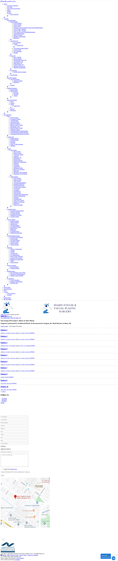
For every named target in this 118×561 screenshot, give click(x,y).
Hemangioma (16, 159)
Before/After (7, 287)
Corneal (12, 252)
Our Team (9, 7)
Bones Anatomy (17, 179)
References (16, 38)
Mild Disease (13, 228)
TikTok (2, 403)
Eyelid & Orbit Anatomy (16, 237)
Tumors (9, 148)
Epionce (12, 103)
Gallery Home (4, 326)
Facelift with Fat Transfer (19, 72)
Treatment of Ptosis (15, 129)
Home (5, 4)
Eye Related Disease (15, 227)
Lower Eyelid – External (19, 30)
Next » (4, 391)
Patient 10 (4, 387)
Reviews (9, 13)
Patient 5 (4, 355)
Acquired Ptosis (14, 120)
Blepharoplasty (14, 21)
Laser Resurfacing (15, 79)
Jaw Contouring (17, 51)
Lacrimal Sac (16, 188)
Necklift (15, 52)
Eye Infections (14, 253)
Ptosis (8, 116)
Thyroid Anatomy (14, 225)
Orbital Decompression (16, 233)
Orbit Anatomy (17, 178)
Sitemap (4, 555)
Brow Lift (12, 55)
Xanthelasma (16, 166)
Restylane (15, 92)
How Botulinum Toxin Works (17, 272)
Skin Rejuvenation (11, 78)
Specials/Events (8, 289)
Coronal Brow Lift (18, 61)
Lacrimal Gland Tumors (19, 187)
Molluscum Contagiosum (19, 162)
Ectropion (12, 141)
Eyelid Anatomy (17, 23)
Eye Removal (10, 278)
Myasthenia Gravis (15, 126)
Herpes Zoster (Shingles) (16, 256)
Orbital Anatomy (14, 222)
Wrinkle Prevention (12, 88)
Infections (9, 247)
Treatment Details (17, 81)
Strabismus (13, 230)
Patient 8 (4, 374)
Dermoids (15, 197)
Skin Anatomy (17, 151)
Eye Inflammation (14, 255)
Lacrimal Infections (15, 213)
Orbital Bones (13, 224)
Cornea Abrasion (14, 244)
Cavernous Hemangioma (19, 182)
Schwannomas (17, 193)
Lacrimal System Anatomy (17, 210)
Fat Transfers (13, 70)
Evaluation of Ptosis (15, 119)
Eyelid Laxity (10, 137)
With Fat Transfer (17, 35)
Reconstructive (7, 115)
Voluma (15, 95)
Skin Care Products (12, 100)
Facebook (4, 398)
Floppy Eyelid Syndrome (16, 144)
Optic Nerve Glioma (18, 200)
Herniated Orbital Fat (18, 184)
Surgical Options (11, 20)
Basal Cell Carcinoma (19, 169)
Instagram (4, 400)
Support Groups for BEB (16, 275)
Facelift (15, 44)
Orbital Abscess (14, 262)
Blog (5, 290)
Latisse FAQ (16, 106)
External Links (14, 283)
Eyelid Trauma (14, 239)
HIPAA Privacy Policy (13, 555)
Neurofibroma (17, 191)
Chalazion (16, 156)
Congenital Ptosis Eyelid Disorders (19, 131)
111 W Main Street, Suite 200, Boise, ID (11, 318)
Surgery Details (17, 24)
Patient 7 (4, 368)
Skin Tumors (13, 150)
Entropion (12, 143)
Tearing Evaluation (15, 212)
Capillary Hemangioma (19, 196)
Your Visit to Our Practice (13, 8)
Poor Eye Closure (11, 265)
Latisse (12, 104)
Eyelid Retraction (14, 231)
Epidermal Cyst (17, 157)
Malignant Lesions (18, 168)
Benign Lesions (17, 153)
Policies (9, 11)
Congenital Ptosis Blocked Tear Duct (19, 134)
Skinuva (12, 109)
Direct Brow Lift (17, 63)
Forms (8, 10)
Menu (3, 1)
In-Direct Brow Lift (18, 64)
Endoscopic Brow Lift (19, 66)
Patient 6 (4, 361)
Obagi (11, 101)
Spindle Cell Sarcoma (18, 202)
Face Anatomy (17, 42)
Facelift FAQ (20, 45)
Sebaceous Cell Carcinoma (20, 172)
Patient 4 (4, 349)
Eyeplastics (17, 559)
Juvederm (15, 94)
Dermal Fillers (13, 91)
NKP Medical (20, 558)
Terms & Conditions (33, 555)
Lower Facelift (17, 50)
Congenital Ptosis (14, 122)
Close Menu (8, 299)
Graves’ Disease (11, 219)
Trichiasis (12, 145)
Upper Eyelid (16, 26)
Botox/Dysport (14, 89)
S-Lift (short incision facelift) (20, 48)
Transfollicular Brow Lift (19, 60)
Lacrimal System (11, 209)
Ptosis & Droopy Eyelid (16, 128)
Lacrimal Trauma (14, 216)
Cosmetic (6, 19)
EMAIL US (4, 316)
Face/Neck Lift (14, 41)
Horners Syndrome (15, 123)
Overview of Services (12, 5)
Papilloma (16, 163)
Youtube (4, 401)
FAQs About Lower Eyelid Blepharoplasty (24, 32)
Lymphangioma (17, 199)
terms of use (14, 469)
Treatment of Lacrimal (16, 215)
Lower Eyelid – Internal (19, 29)
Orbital (12, 261)
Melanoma (16, 171)
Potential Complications (19, 36)
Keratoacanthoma (17, 160)
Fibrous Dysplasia (18, 205)
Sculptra (12, 85)
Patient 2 (4, 336)
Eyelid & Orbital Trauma (13, 236)
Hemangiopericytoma (18, 185)
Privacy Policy (23, 555)
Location (9, 295)
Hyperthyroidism (14, 221)
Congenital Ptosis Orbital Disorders (19, 132)
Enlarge (32, 333)
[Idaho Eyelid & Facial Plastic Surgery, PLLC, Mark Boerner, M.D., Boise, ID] (38, 313)
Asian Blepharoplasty (18, 33)
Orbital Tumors (14, 176)
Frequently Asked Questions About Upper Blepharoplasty (28, 27)
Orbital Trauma (14, 243)
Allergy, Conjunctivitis (16, 249)
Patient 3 (4, 343)
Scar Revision (13, 75)
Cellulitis (12, 250)
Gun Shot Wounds (15, 240)
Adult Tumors (17, 181)
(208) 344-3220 (5, 314)
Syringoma (16, 165)
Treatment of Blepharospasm (17, 274)
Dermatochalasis (14, 140)
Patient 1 (4, 330)
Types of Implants (14, 280)
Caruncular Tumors (18, 154)
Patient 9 (4, 380)
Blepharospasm (11, 271)
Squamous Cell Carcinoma (20, 174)
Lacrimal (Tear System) (16, 258)
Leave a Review (14, 14)
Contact (6, 292)
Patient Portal (7, 298)
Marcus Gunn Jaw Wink (16, 125)
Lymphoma (16, 190)
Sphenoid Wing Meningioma (20, 194)
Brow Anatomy (17, 57)
